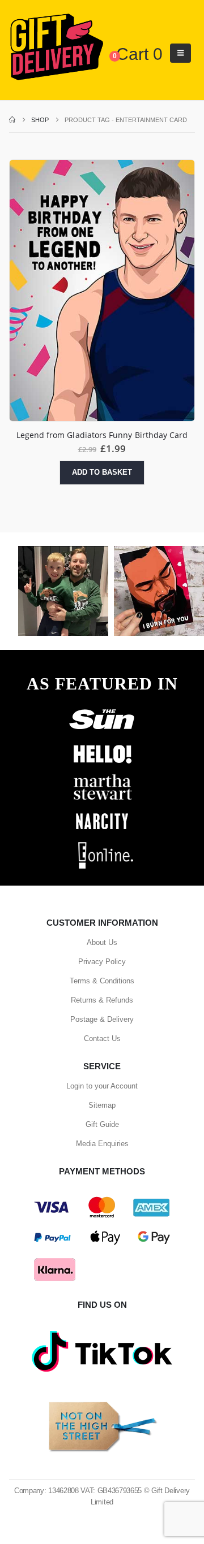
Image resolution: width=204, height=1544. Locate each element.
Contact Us (102, 1038)
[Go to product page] (102, 290)
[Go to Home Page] (12, 119)
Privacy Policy (102, 961)
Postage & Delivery (102, 1019)
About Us (102, 942)
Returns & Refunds (102, 1000)
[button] (180, 53)
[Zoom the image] (102, 708)
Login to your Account (102, 1086)
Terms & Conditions (102, 981)
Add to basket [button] (102, 472)
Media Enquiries (102, 1143)
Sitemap (102, 1105)
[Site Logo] (56, 47)
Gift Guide (102, 1124)
